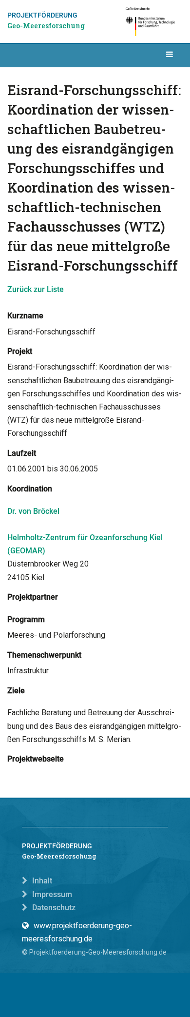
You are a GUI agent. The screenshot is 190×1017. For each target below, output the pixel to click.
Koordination (29, 488)
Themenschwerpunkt (44, 655)
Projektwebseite (35, 758)
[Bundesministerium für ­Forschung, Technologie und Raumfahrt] (150, 21)
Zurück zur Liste (35, 289)
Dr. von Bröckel (33, 511)
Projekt (19, 351)
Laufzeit (21, 453)
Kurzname (25, 315)
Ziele (16, 690)
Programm (26, 619)
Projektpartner (32, 597)
